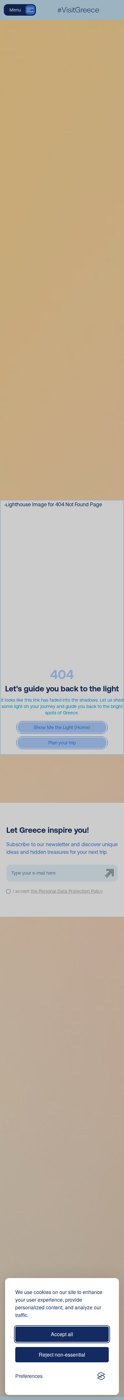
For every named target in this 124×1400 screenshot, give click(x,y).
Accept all (62, 1334)
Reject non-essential (62, 1354)
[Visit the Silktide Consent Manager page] (101, 1376)
